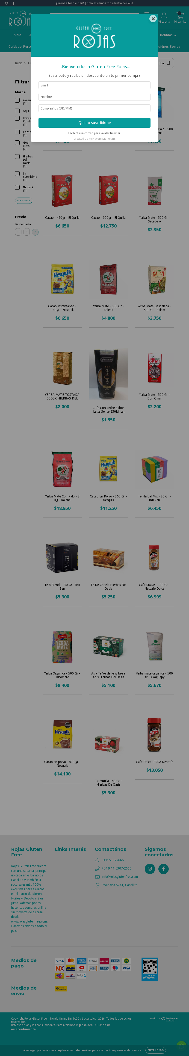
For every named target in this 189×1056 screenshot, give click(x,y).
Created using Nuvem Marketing (94, 138)
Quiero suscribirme (94, 122)
